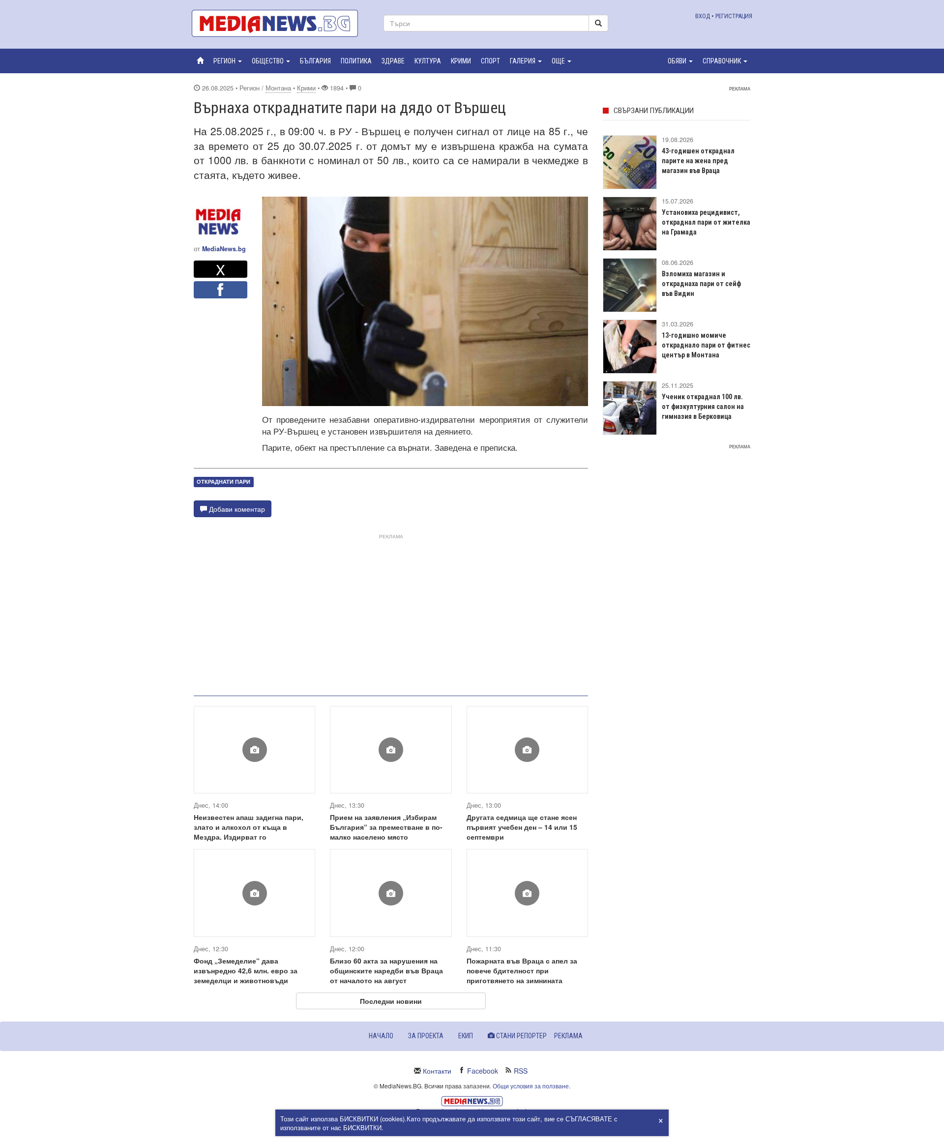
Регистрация (733, 16)
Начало (381, 1036)
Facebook (482, 1071)
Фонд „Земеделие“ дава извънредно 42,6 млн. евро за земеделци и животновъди (245, 970)
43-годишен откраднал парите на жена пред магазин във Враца (698, 161)
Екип (465, 1036)
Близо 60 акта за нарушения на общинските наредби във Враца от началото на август (386, 970)
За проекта (425, 1036)
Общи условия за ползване (531, 1086)
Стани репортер (521, 1036)
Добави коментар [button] (236, 509)
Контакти (437, 1071)
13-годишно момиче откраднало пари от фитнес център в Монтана (706, 345)
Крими (306, 88)
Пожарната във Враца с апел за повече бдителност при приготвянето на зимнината (522, 970)
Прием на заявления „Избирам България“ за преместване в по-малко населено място (386, 827)
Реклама (568, 1036)
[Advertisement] (391, 611)
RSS (521, 1071)
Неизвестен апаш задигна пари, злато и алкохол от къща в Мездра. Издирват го (248, 827)
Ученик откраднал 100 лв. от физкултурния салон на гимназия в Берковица (703, 406)
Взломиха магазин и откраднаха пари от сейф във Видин (701, 283)
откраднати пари (223, 481)
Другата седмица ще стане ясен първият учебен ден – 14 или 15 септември (522, 827)
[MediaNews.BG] (280, 23)
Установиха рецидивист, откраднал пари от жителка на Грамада (706, 222)
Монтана (278, 88)
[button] (227, 61)
